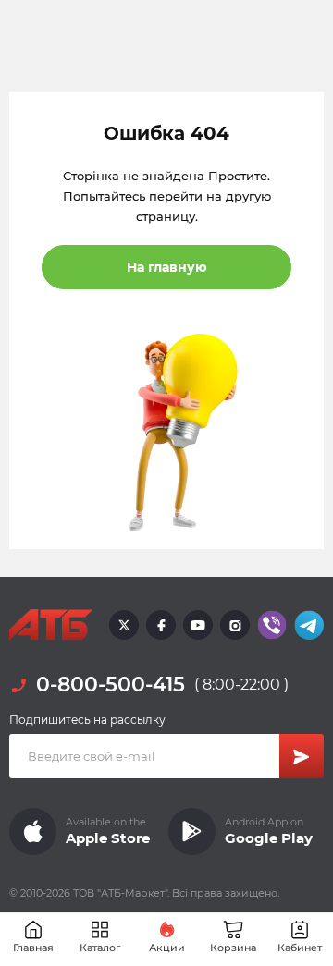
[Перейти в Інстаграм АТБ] (235, 625)
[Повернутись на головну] (50, 625)
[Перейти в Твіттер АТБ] (124, 625)
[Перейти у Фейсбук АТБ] (161, 625)
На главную (167, 267)
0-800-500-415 (110, 684)
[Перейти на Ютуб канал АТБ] (198, 625)
